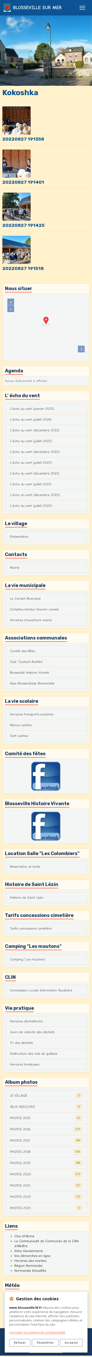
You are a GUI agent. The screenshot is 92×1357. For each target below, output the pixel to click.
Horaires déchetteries (26, 1021)
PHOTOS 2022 (45, 1197)
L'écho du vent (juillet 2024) (31, 420)
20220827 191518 (23, 268)
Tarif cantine (19, 736)
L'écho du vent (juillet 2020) (31, 506)
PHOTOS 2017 (45, 1140)
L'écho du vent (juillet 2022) (31, 463)
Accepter (71, 1342)
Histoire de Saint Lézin (26, 898)
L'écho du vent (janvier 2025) (32, 409)
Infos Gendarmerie (28, 1251)
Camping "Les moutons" (28, 959)
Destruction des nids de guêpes (33, 1054)
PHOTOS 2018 (45, 1152)
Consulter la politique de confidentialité (37, 1332)
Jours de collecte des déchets (32, 1032)
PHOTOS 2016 (45, 1129)
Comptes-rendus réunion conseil (34, 609)
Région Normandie (28, 1266)
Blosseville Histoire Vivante (29, 673)
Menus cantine (21, 725)
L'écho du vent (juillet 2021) (30, 484)
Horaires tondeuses (24, 1064)
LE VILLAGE (45, 1095)
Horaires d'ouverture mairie (31, 620)
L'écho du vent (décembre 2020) (35, 495)
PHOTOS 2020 (45, 1174)
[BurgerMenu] (82, 8)
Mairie (14, 568)
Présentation (19, 537)
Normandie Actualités (30, 1271)
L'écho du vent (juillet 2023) (31, 441)
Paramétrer (45, 1342)
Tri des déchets (21, 1043)
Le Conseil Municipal (25, 599)
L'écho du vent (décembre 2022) (35, 452)
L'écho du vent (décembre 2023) (34, 430)
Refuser (20, 1342)
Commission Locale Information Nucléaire (41, 990)
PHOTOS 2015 (45, 1118)
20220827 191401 (23, 182)
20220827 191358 (23, 139)
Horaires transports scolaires (31, 714)
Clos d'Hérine (24, 1236)
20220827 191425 (23, 225)
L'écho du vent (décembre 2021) (34, 473)
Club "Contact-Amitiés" (26, 662)
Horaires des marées (30, 1261)
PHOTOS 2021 (45, 1185)
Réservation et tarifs (25, 867)
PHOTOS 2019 (45, 1163)
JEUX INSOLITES (45, 1107)
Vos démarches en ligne (32, 1256)
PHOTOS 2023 (45, 1208)
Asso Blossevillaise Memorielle (32, 683)
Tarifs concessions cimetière (31, 929)
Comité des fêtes (22, 651)
